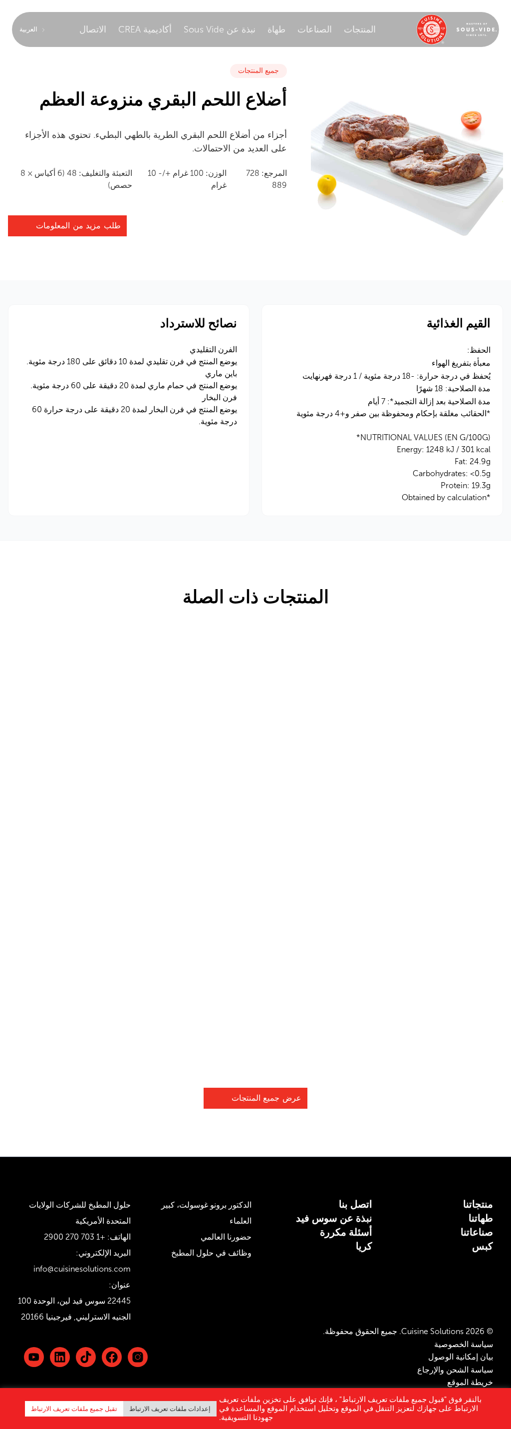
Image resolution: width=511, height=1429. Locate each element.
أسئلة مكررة (346, 1232)
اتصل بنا (355, 1204)
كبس (482, 1246)
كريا (364, 1246)
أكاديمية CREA (145, 29)
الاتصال (92, 29)
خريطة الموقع (470, 1382)
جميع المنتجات (258, 70)
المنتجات (360, 29)
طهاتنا (481, 1218)
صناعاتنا (477, 1232)
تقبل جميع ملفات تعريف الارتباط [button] (74, 1409)
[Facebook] (112, 1357)
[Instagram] (138, 1357)
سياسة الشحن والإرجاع (455, 1370)
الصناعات (314, 29)
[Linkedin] (86, 1357)
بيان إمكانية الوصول (460, 1357)
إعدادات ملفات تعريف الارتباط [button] (170, 1409)
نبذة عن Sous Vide (220, 29)
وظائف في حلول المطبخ (211, 1253)
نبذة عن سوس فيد (334, 1218)
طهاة (276, 29)
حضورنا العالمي (226, 1237)
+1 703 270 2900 (74, 1237)
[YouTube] (34, 1357)
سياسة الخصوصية (463, 1344)
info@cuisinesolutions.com (82, 1269)
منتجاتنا (478, 1204)
